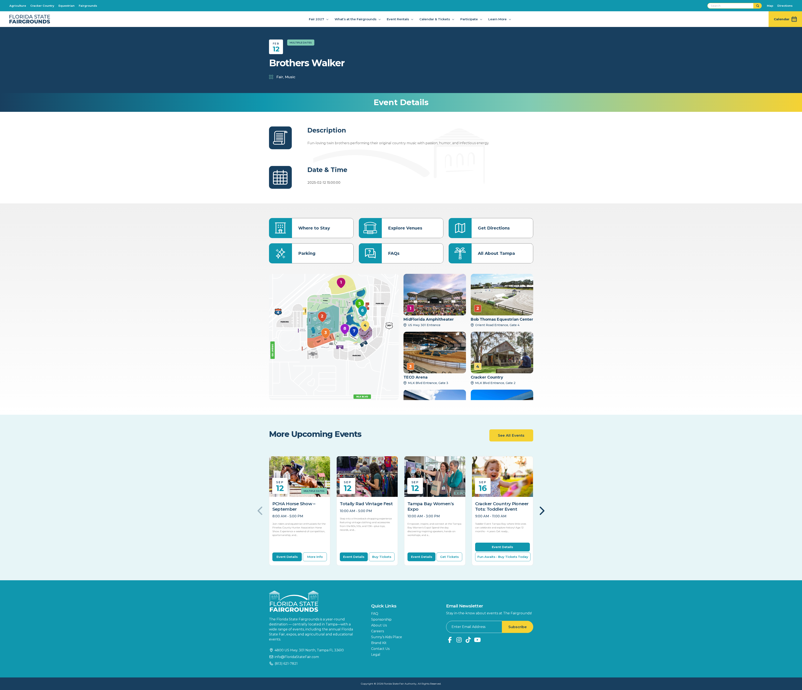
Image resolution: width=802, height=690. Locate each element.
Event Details (287, 557)
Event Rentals (398, 19)
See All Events (511, 435)
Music (290, 77)
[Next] (541, 511)
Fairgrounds (88, 5)
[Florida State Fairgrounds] (314, 601)
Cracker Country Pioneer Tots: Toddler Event (502, 506)
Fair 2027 (316, 19)
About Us (379, 625)
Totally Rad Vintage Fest (366, 503)
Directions (785, 5)
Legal (375, 655)
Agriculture (17, 5)
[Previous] (260, 511)
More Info (315, 557)
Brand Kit (379, 643)
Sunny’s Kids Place (386, 637)
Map (770, 5)
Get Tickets (449, 557)
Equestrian (66, 5)
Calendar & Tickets (434, 19)
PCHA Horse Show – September (293, 506)
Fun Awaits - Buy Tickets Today (502, 557)
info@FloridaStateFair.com (297, 657)
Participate (469, 19)
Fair (279, 77)
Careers (377, 631)
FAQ (374, 614)
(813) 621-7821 (286, 664)
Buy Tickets (381, 557)
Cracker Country (42, 5)
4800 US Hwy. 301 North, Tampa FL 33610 (309, 650)
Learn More (497, 19)
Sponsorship (381, 619)
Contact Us (380, 649)
